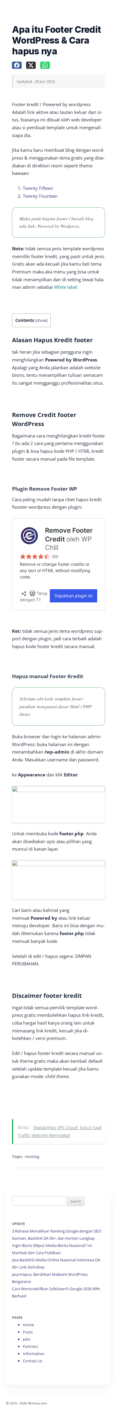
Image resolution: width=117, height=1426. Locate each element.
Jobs (26, 1339)
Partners (30, 1346)
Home (28, 1324)
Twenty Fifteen (38, 188)
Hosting (32, 1156)
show (41, 320)
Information (33, 1353)
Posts (28, 1332)
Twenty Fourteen (40, 196)
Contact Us (32, 1361)
